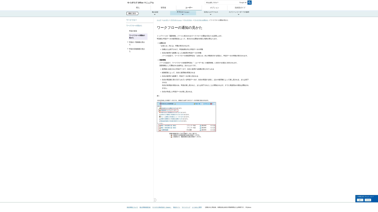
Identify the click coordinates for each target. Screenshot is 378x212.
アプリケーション (176, 20)
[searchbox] (226, 2)
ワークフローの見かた (134, 25)
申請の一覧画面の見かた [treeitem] (137, 43)
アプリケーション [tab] (183, 12)
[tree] (140, 115)
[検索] (249, 2)
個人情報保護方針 (145, 207)
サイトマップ (186, 207)
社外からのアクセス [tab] (211, 12)
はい (360, 200)
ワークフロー (131, 20)
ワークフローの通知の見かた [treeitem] (137, 37)
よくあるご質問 (197, 207)
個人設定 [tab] (155, 12)
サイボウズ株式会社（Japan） (161, 207)
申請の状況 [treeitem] (133, 31)
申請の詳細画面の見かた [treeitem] (137, 50)
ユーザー (166, 20)
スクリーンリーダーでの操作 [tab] (239, 12)
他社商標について (132, 207)
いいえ (368, 200)
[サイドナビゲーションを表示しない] (154, 200)
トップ (159, 20)
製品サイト (176, 207)
